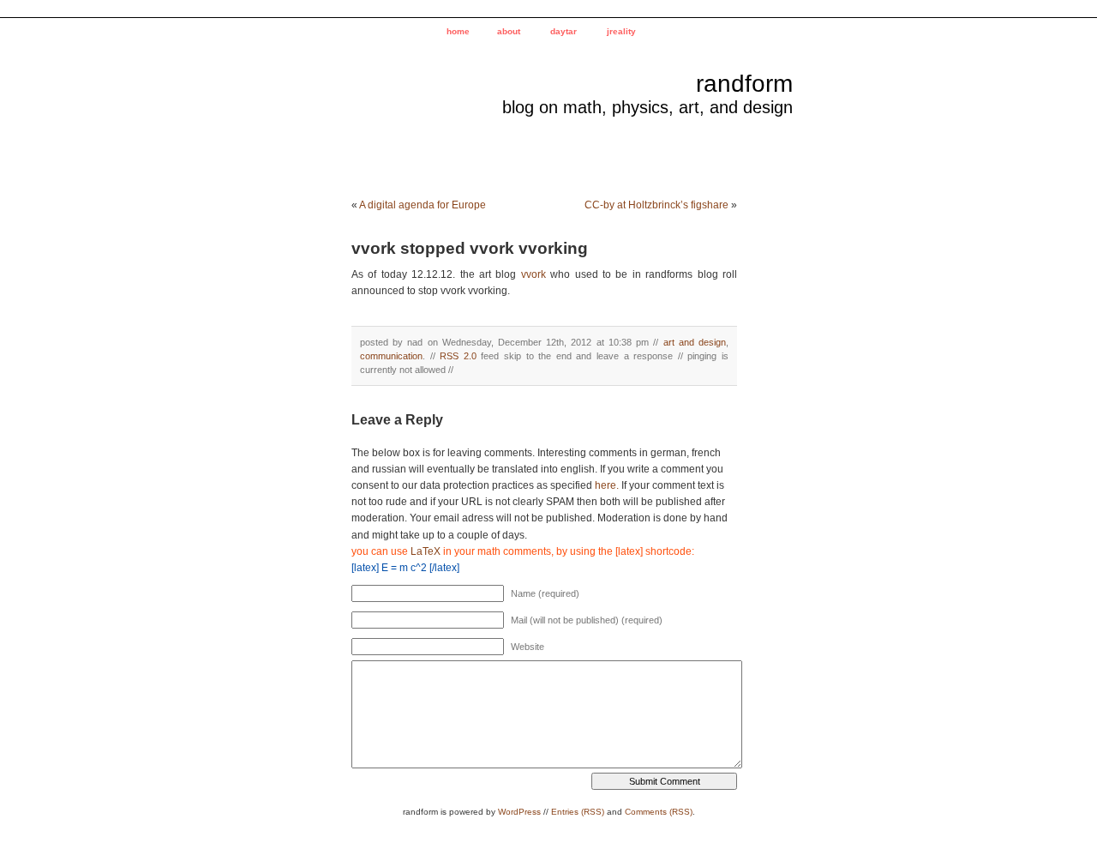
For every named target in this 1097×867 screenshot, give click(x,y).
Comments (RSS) (658, 811)
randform (744, 83)
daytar (563, 31)
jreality (621, 31)
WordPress (519, 811)
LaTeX (426, 551)
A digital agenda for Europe (422, 205)
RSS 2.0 (458, 356)
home (458, 31)
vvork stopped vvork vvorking (469, 248)
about (509, 31)
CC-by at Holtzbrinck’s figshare (656, 205)
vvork (533, 274)
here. (607, 485)
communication (391, 356)
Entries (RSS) (577, 811)
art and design (694, 342)
